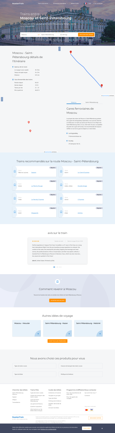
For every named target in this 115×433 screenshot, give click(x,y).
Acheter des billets (57, 300)
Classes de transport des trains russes (37, 396)
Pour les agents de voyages (72, 397)
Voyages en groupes (54, 395)
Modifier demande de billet (54, 404)
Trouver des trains (86, 34)
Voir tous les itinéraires (57, 341)
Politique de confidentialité (48, 429)
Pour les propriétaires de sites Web (74, 393)
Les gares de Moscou (36, 404)
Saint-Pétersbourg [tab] (92, 102)
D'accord (86, 428)
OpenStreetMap (106, 95)
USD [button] (89, 3)
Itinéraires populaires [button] (59, 3)
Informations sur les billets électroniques (36, 409)
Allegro (14, 399)
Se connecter (98, 3)
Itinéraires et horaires (54, 393)
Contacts (87, 395)
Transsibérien (16, 402)
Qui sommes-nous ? (90, 393)
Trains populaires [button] (43, 3)
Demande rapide (95, 418)
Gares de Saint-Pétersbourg (34, 400)
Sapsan (14, 397)
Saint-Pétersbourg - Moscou (18, 393)
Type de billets (52, 398)
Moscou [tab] (73, 102)
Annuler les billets (53, 408)
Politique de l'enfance (54, 401)
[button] (85, 3)
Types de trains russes (36, 393)
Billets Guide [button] (75, 3)
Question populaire (36, 406)
